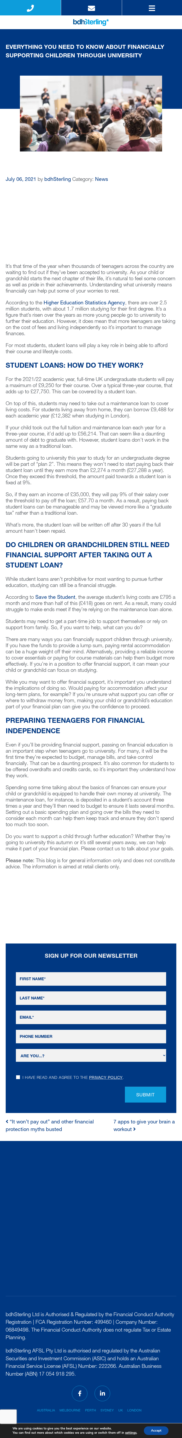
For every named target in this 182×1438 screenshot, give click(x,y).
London (134, 1410)
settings (130, 1433)
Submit (145, 1095)
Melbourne (70, 1410)
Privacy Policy (106, 1078)
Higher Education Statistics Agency (84, 303)
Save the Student (55, 597)
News (101, 179)
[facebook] (79, 1393)
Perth (90, 1410)
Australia (46, 1410)
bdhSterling (57, 179)
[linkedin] (102, 1393)
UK (120, 1410)
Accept (156, 1430)
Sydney (107, 1410)
